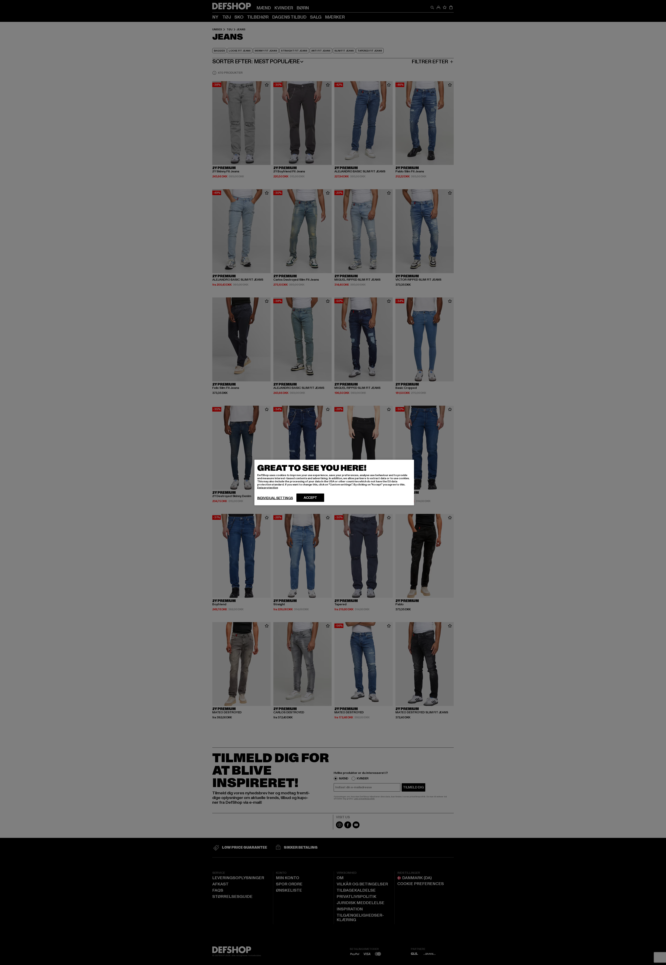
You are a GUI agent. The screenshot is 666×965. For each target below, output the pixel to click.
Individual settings (275, 498)
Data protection (267, 488)
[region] (334, 482)
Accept (310, 497)
